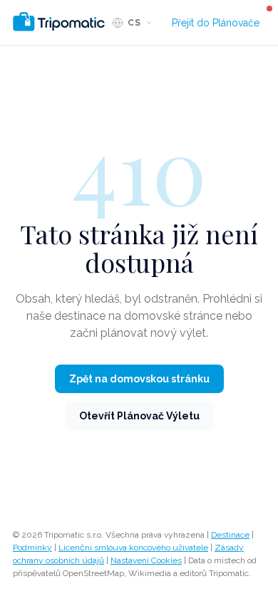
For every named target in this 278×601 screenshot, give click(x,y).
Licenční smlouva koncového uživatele (133, 548)
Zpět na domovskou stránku (139, 379)
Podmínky (32, 548)
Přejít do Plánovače (215, 22)
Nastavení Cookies (146, 560)
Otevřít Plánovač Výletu (139, 416)
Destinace (230, 535)
